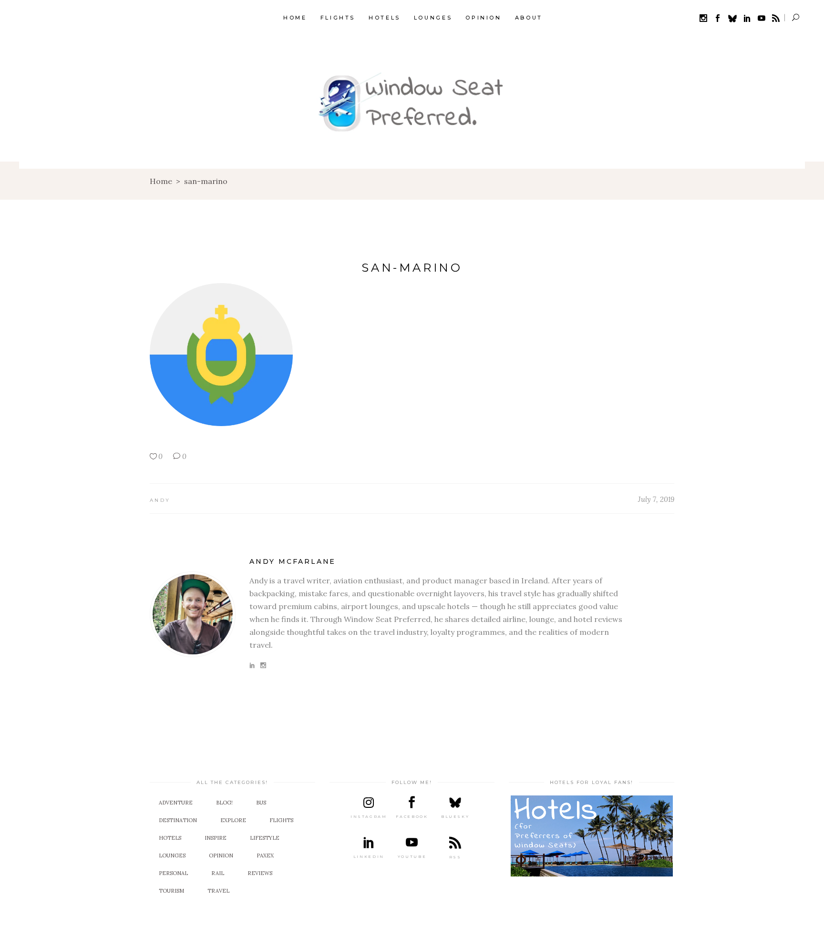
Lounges (172, 855)
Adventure (176, 802)
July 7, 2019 (656, 499)
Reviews (259, 873)
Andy (160, 500)
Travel (218, 890)
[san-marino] (193, 614)
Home (161, 181)
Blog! (224, 802)
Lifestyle (264, 838)
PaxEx (265, 855)
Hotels (170, 838)
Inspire (216, 838)
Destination (178, 820)
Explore (233, 820)
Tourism (171, 890)
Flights (281, 820)
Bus (261, 802)
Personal (173, 873)
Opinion (221, 855)
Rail (217, 873)
